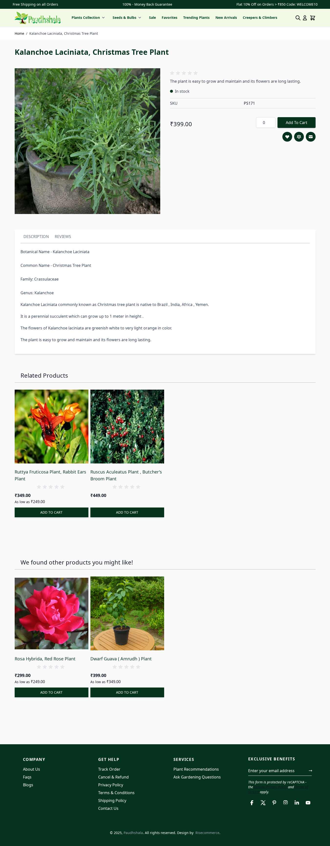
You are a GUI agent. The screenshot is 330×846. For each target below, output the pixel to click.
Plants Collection (86, 17)
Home (19, 33)
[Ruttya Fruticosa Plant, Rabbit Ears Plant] (51, 426)
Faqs (27, 777)
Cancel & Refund (113, 777)
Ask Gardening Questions (197, 777)
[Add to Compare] (299, 137)
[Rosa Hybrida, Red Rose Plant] (51, 613)
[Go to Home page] (38, 18)
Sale (152, 17)
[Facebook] (251, 802)
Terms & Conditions (116, 792)
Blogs (28, 785)
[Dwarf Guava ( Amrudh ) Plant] (127, 613)
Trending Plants (196, 17)
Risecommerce (207, 832)
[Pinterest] (274, 802)
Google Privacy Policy (270, 787)
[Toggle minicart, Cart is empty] (313, 18)
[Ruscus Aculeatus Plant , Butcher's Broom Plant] (127, 426)
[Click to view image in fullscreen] (87, 141)
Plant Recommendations (196, 769)
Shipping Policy (112, 800)
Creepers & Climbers (260, 17)
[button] (184, 73)
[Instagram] (285, 802)
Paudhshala (133, 832)
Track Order (109, 769)
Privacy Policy (110, 785)
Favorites (169, 17)
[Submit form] (310, 771)
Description (36, 236)
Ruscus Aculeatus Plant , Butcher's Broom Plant (126, 475)
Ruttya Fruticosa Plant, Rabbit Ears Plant (50, 475)
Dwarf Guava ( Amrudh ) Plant (121, 659)
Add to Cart (296, 122)
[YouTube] (308, 802)
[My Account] (305, 18)
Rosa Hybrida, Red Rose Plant (45, 659)
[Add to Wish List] (287, 137)
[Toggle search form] (298, 18)
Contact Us (108, 808)
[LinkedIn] (296, 802)
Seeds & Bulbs (124, 17)
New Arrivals (226, 17)
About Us (31, 769)
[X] (263, 802)
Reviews (63, 236)
